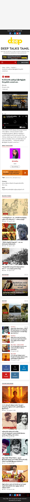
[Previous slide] (25, 275)
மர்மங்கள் (5, 312)
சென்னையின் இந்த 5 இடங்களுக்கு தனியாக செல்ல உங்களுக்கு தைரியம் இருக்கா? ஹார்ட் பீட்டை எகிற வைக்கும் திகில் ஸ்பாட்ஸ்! (14, 316)
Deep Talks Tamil (15, 48)
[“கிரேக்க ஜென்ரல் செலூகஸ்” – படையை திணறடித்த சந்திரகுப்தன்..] (15, 231)
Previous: (13, 183)
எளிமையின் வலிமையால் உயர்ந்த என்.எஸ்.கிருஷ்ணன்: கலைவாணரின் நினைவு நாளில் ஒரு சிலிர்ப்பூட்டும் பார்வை (6, 357)
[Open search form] (15, 62)
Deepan (4, 410)
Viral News (13, 326)
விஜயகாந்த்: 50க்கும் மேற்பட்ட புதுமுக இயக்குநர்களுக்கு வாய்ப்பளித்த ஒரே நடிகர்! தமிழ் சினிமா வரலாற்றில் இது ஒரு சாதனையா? (14, 459)
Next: (13, 188)
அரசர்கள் (7, 76)
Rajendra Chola (9, 177)
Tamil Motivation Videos (9, 290)
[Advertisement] (15, 15)
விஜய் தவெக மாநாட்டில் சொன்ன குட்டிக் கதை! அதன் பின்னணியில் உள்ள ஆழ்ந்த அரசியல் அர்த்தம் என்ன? (6, 330)
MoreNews (11, 500)
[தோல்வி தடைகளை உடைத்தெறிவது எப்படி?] (15, 286)
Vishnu (5, 320)
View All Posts (15, 167)
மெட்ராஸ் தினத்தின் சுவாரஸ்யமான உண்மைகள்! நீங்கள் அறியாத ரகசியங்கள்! (6, 339)
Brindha (4, 85)
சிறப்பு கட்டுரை (13, 335)
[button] (2, 62)
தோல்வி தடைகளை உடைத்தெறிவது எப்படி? (14, 292)
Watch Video (24, 62)
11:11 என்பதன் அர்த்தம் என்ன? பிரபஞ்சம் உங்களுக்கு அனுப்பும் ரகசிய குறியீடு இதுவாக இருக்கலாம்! (6, 348)
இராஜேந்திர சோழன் (17, 177)
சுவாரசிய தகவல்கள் (20, 335)
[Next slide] (27, 275)
